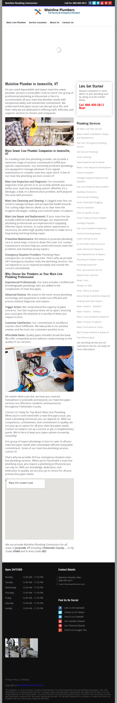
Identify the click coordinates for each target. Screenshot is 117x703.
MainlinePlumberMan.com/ (31, 685)
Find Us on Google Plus (75, 630)
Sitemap (25, 680)
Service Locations (38, 22)
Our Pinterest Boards (74, 626)
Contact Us (68, 22)
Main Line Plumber (16, 22)
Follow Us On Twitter (74, 612)
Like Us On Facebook (74, 608)
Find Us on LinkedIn (74, 617)
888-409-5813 (80, 3)
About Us (54, 22)
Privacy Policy (11, 680)
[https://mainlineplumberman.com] (58, 14)
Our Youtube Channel (74, 621)
